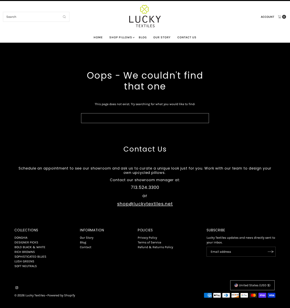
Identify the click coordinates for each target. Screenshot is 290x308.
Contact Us (186, 37)
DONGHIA (20, 237)
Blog (143, 37)
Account (267, 17)
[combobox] (36, 17)
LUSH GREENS (24, 261)
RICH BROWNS (24, 252)
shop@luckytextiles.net (145, 204)
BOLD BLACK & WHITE (29, 247)
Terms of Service (149, 242)
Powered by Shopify (61, 295)
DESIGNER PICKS (26, 242)
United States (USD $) (254, 285)
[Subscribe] (271, 252)
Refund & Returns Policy (155, 247)
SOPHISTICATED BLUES (30, 256)
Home (98, 37)
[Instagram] (16, 288)
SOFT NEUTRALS (25, 266)
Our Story (162, 37)
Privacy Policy (147, 237)
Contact (85, 247)
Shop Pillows (120, 37)
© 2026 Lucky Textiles (29, 295)
